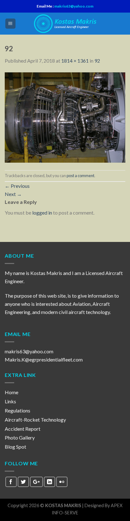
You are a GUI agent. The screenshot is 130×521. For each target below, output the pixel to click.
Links (10, 401)
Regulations (17, 410)
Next (13, 194)
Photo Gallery (20, 437)
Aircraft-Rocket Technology (35, 420)
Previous (17, 186)
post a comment (80, 175)
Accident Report (22, 429)
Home (11, 392)
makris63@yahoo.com (73, 6)
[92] (65, 117)
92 (97, 61)
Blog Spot (15, 447)
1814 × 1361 (75, 61)
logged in (42, 213)
